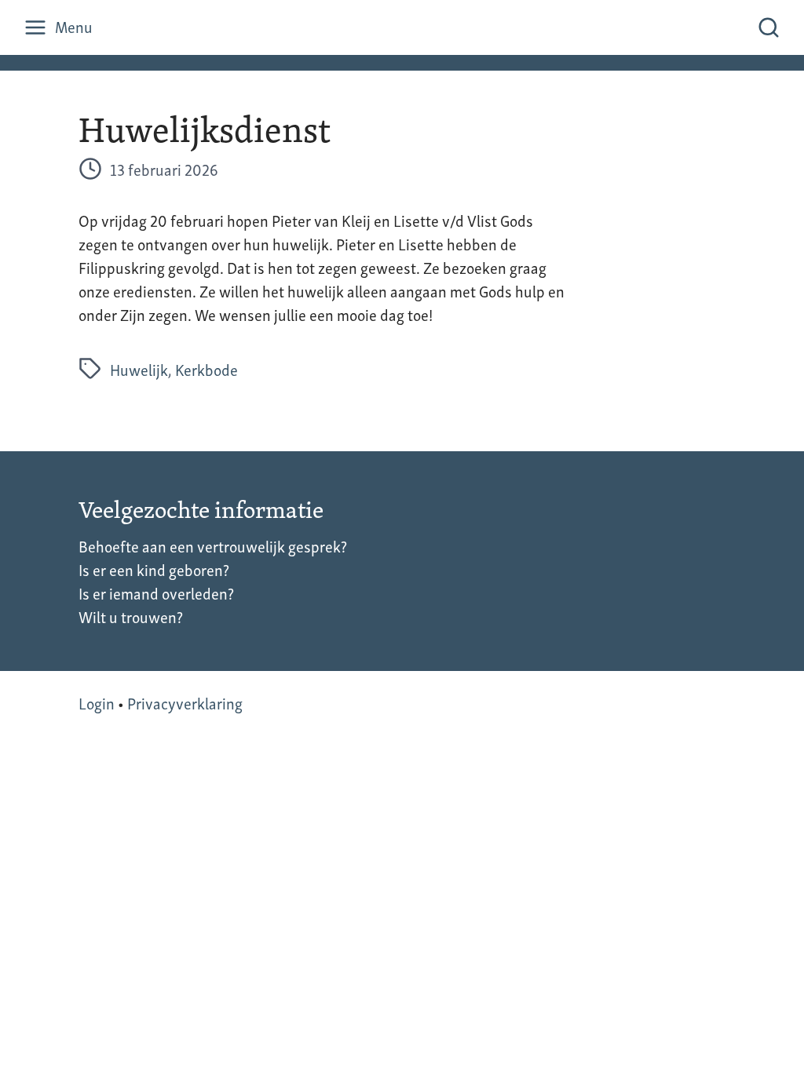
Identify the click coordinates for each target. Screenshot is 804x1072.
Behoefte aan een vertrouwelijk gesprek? (213, 545)
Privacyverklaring (185, 702)
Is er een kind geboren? (154, 569)
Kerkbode (206, 368)
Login (97, 702)
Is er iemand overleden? (156, 592)
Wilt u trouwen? (131, 616)
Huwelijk (139, 368)
